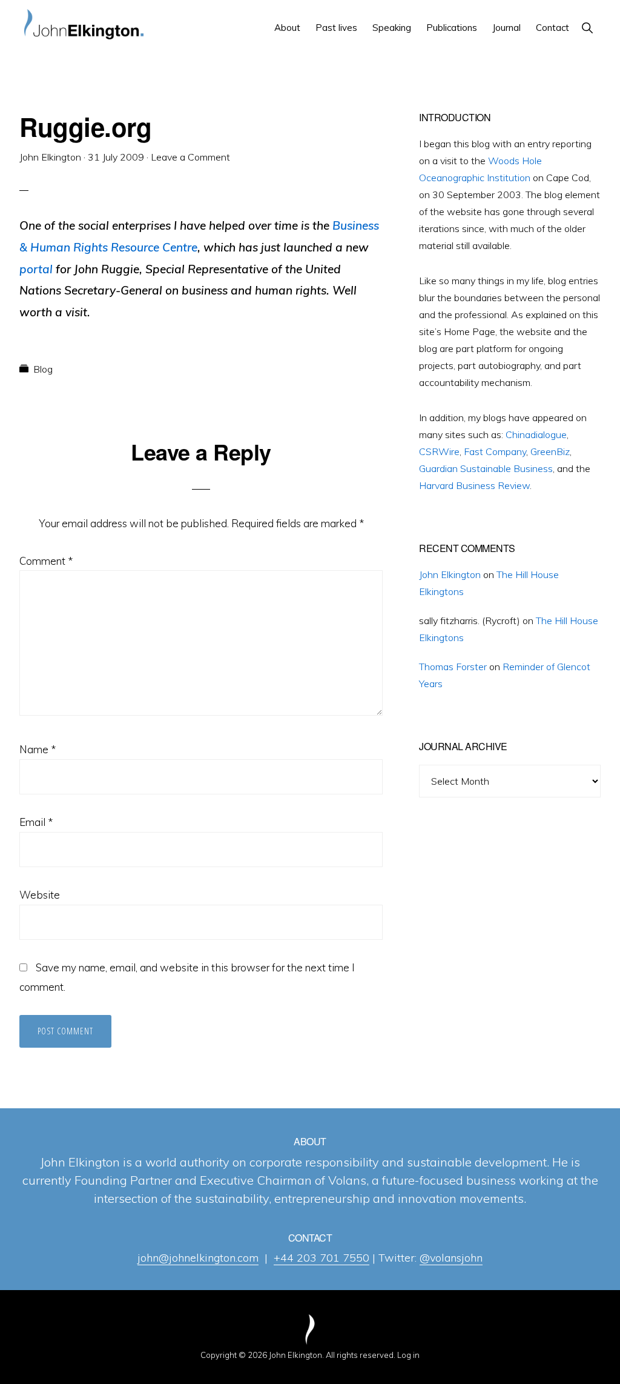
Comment (46, 560)
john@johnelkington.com (198, 1258)
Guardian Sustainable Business (486, 468)
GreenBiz (550, 451)
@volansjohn (451, 1258)
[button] (587, 27)
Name (37, 749)
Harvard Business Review (474, 485)
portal (36, 269)
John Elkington (450, 574)
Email (36, 822)
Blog (43, 369)
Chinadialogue (536, 434)
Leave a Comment (190, 157)
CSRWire (439, 451)
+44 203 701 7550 (321, 1258)
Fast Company (495, 451)
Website (39, 894)
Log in (408, 1355)
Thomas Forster (453, 666)
